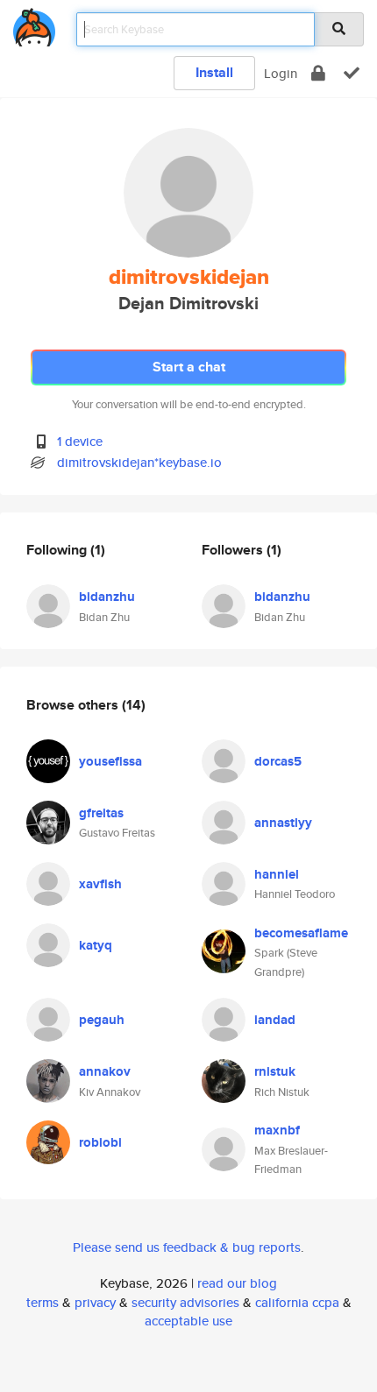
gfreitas (101, 813)
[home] (34, 24)
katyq (95, 945)
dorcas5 (278, 761)
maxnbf (277, 1130)
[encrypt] (318, 73)
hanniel (276, 874)
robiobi (100, 1142)
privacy (95, 1302)
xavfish (100, 884)
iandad (274, 1019)
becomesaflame (301, 933)
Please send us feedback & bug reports (187, 1247)
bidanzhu (107, 596)
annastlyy (283, 822)
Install (214, 72)
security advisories (185, 1302)
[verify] (351, 73)
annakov (105, 1071)
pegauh (101, 1019)
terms (42, 1302)
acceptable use (188, 1320)
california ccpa (297, 1302)
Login (280, 73)
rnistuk (274, 1071)
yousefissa (110, 761)
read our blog (237, 1283)
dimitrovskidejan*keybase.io (139, 462)
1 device (80, 441)
